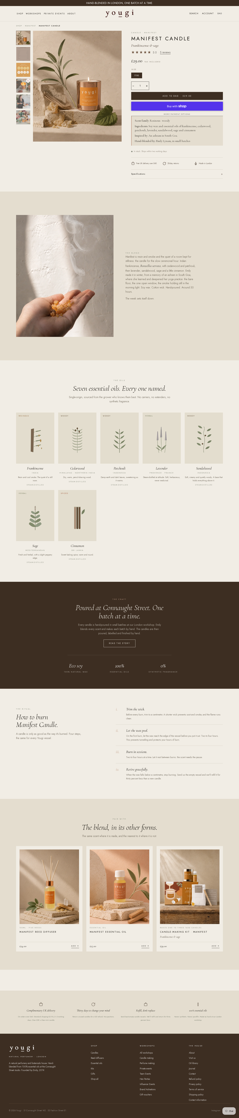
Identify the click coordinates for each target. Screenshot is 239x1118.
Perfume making (147, 1063)
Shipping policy (196, 1094)
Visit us (192, 1058)
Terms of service (196, 1089)
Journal (192, 1068)
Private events (146, 1068)
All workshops (146, 1052)
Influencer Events (147, 1084)
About (71, 13)
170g (136, 75)
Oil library (193, 1063)
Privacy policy (195, 1084)
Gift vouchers (146, 1094)
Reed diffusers (97, 1058)
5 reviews (165, 52)
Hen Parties (145, 1079)
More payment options (177, 114)
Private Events (54, 13)
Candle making (146, 1058)
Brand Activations (148, 1089)
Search (193, 13)
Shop (20, 13)
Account (208, 13)
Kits (92, 1068)
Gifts (93, 1073)
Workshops (33, 13)
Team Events (145, 1073)
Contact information (197, 1100)
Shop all (94, 1079)
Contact (192, 1073)
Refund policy (195, 1079)
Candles (94, 1052)
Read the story (119, 643)
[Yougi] (119, 13)
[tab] (23, 38)
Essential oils (96, 1063)
